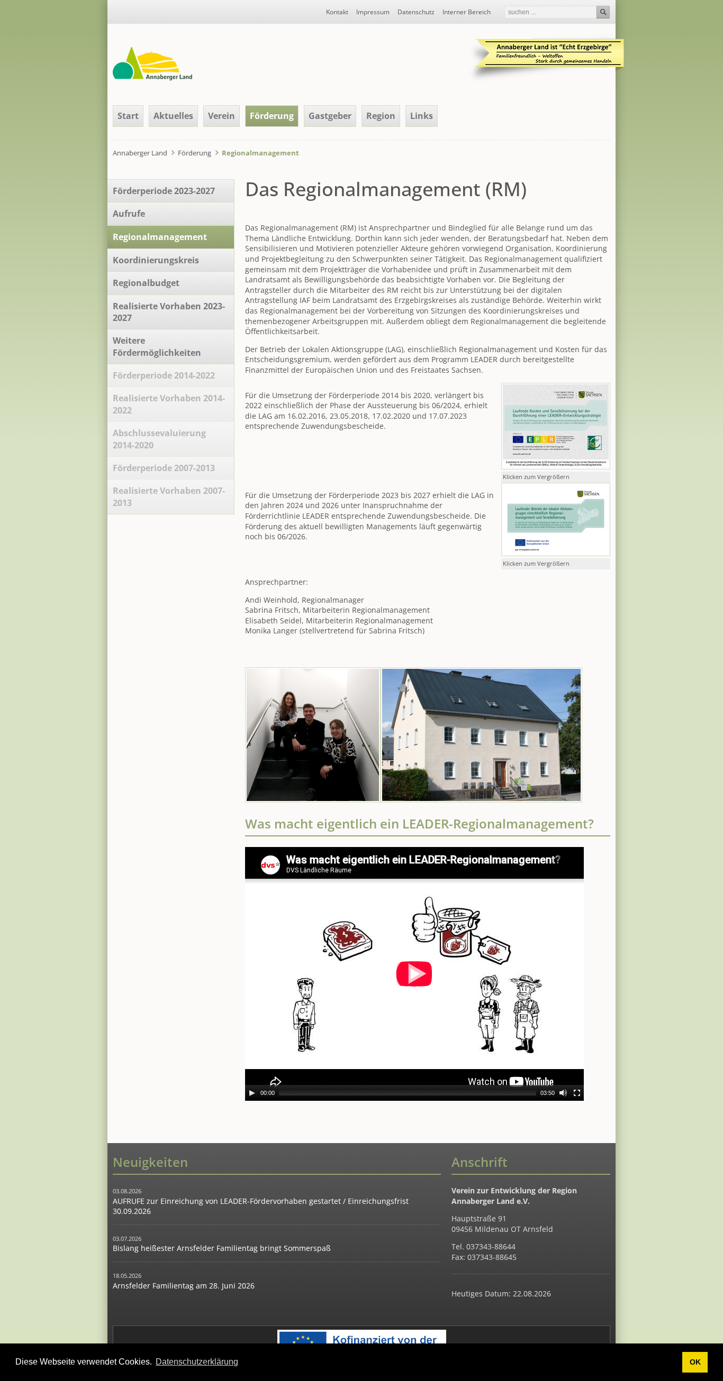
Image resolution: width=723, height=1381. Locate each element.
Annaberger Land (140, 153)
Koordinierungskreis (156, 260)
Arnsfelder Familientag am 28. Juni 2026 (184, 1286)
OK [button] (695, 1362)
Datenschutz (416, 12)
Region (380, 116)
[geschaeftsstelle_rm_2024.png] (481, 800)
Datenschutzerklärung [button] (197, 1361)
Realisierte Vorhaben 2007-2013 (169, 496)
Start (128, 116)
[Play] (252, 1093)
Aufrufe (129, 213)
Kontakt (337, 12)
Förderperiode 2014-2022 (164, 375)
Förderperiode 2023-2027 (164, 191)
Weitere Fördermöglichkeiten (157, 346)
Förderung (272, 116)
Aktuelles (173, 116)
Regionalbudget (146, 283)
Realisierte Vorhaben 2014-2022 (169, 404)
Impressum (373, 12)
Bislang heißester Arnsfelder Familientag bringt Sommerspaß (222, 1248)
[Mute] (563, 1093)
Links (421, 116)
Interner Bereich (466, 12)
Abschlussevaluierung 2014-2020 (159, 438)
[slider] (407, 1092)
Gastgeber (330, 116)
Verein (221, 116)
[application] (414, 974)
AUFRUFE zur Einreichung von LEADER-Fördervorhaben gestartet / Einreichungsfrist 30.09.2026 (261, 1206)
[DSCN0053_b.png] (313, 800)
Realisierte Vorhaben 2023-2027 (169, 312)
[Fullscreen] (577, 1093)
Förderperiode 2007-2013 (164, 468)
